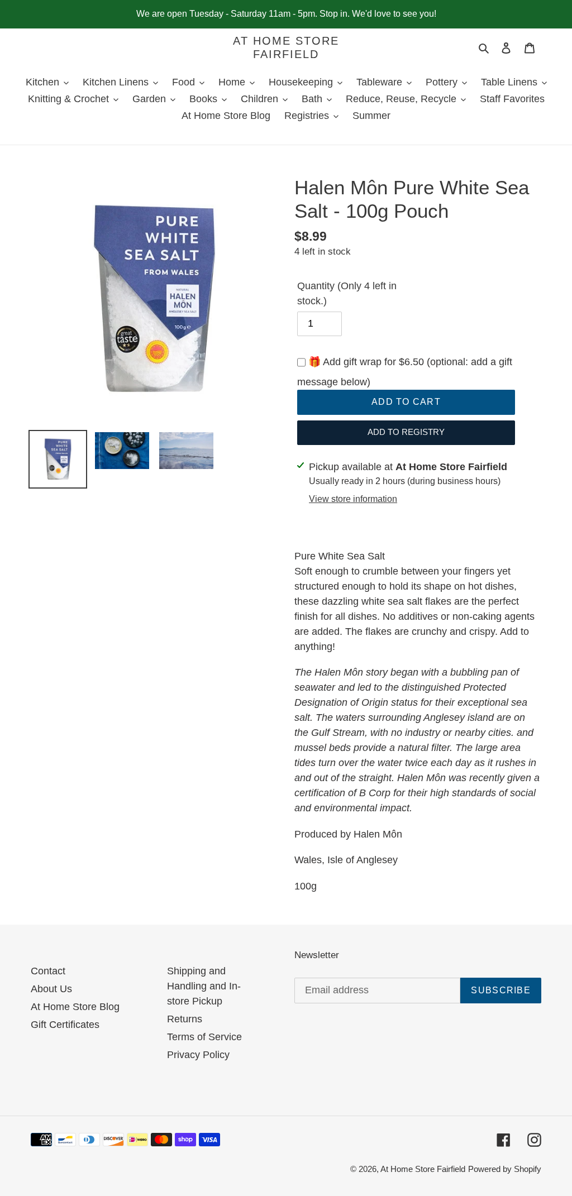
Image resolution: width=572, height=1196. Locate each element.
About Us (51, 988)
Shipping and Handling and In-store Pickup (204, 986)
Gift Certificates (65, 1024)
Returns (184, 1019)
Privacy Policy (198, 1054)
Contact (48, 971)
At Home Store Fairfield (286, 47)
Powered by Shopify (504, 1169)
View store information (353, 499)
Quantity (347, 293)
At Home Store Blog (75, 1006)
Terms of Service (204, 1036)
